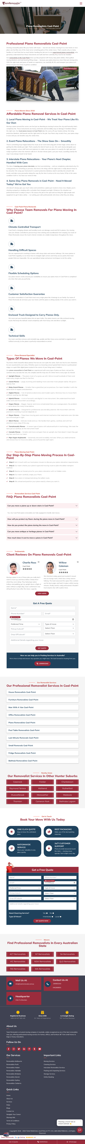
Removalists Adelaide (13, 1071)
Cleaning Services (50, 1064)
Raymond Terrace (17, 788)
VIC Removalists (17, 961)
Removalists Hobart (13, 1067)
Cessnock (17, 782)
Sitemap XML (10, 1117)
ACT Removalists (18, 954)
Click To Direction (21, 1000)
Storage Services (49, 1074)
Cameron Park (42, 801)
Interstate (47, 917)
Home (25, 28)
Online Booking (49, 1077)
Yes (44, 913)
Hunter (35, 28)
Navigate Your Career (13, 1114)
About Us (9, 1099)
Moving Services (49, 1061)
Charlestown (67, 782)
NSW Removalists (42, 961)
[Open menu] (81, 3)
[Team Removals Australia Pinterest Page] (29, 1049)
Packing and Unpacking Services (54, 1071)
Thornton (17, 801)
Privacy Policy (10, 1124)
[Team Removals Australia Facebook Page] (9, 1049)
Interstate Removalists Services (54, 1067)
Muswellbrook (17, 795)
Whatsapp (72, 1142)
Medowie (67, 795)
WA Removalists (42, 969)
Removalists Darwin (13, 1077)
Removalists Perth (12, 1064)
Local (57, 917)
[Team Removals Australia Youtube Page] (40, 1049)
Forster (42, 782)
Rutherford (67, 788)
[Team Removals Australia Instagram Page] (14, 1049)
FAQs (8, 1105)
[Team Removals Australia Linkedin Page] (24, 1049)
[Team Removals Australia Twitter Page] (19, 1049)
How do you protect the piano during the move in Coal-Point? (33, 525)
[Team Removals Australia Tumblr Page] (35, 1049)
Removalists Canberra (13, 1083)
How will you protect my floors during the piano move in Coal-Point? (36, 519)
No (51, 913)
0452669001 (57, 987)
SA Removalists (67, 954)
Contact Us (10, 1111)
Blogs (8, 1108)
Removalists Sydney (13, 1080)
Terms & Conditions (12, 1121)
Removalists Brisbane (13, 1074)
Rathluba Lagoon (67, 801)
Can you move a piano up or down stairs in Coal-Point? (30, 506)
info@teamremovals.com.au (25, 984)
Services (9, 1102)
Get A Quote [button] (13, 1142)
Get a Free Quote (42, 869)
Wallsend (42, 788)
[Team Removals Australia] (12, 3)
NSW (30, 28)
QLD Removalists (67, 961)
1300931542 (43, 664)
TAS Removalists (17, 969)
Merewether (42, 795)
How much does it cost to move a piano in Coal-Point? (30, 538)
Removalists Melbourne (14, 1061)
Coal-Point (41, 28)
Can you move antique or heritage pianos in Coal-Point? (30, 531)
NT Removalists (42, 954)
